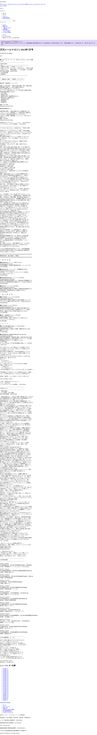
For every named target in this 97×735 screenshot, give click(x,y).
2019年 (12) (5, 679)
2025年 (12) (5, 670)
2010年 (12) (5, 692)
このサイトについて (8, 712)
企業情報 (5, 29)
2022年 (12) (5, 674)
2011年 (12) (5, 691)
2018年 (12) (5, 680)
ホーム (4, 24)
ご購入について (7, 27)
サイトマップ (6, 706)
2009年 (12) (5, 694)
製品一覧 (5, 26)
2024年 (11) (5, 671)
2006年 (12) (5, 698)
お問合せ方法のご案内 (8, 709)
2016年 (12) (5, 683)
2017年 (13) (5, 682)
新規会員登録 (6, 18)
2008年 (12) (5, 695)
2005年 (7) (5, 700)
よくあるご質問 (7, 32)
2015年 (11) (5, 685)
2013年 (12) (5, 688)
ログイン (5, 16)
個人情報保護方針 (7, 710)
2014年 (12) (5, 686)
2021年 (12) (5, 676)
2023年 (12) (5, 673)
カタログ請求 (6, 30)
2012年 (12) (5, 689)
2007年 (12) (5, 697)
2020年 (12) (5, 677)
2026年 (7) (5, 668)
